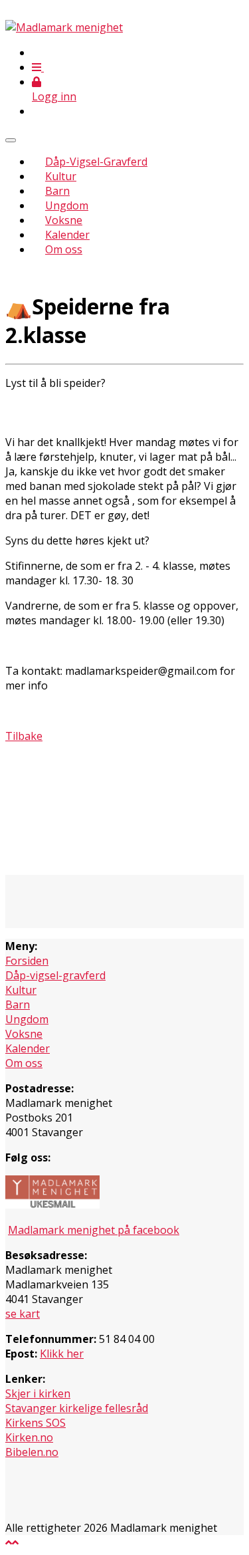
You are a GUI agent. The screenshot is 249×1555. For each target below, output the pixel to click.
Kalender (67, 234)
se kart (22, 1313)
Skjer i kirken (37, 1393)
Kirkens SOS (35, 1422)
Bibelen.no (31, 1452)
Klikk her (62, 1353)
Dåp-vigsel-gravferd (55, 975)
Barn (57, 190)
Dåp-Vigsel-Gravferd (96, 161)
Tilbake (23, 736)
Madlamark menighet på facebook (93, 1230)
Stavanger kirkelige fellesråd (76, 1408)
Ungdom (66, 205)
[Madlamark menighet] (64, 27)
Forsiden (26, 960)
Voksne (63, 220)
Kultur (60, 176)
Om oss (63, 249)
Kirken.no (29, 1437)
